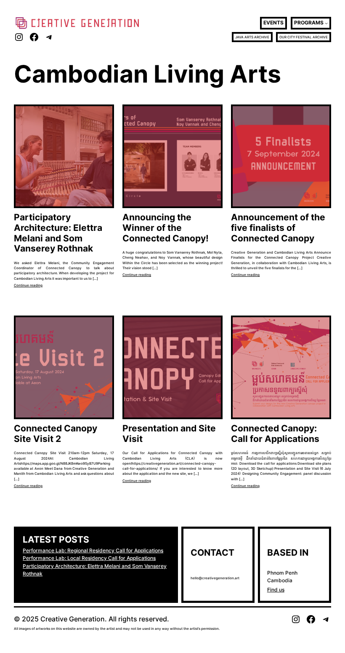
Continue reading (28, 285)
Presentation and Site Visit (169, 433)
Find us (275, 589)
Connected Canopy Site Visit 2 (55, 433)
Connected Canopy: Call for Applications (275, 433)
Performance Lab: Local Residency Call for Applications (89, 558)
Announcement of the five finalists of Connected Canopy (278, 227)
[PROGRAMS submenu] (326, 22)
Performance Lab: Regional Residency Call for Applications (93, 550)
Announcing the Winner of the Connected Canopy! (165, 227)
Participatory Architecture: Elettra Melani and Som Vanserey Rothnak (58, 233)
